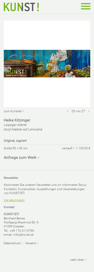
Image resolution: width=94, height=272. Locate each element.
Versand (30, 243)
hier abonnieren (14, 200)
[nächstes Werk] (89, 111)
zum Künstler (13, 111)
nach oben (77, 259)
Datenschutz (12, 243)
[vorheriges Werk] (68, 111)
